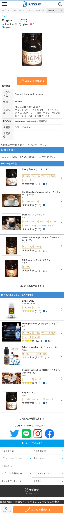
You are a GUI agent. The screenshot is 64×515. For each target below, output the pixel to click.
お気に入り (6, 511)
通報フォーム (40, 458)
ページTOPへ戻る (34, 443)
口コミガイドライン (43, 473)
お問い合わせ (8, 466)
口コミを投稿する (35, 81)
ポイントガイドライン (12, 481)
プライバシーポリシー (12, 458)
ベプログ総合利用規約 (12, 473)
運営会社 (38, 481)
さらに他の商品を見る (31, 286)
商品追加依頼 (40, 451)
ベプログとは (8, 451)
